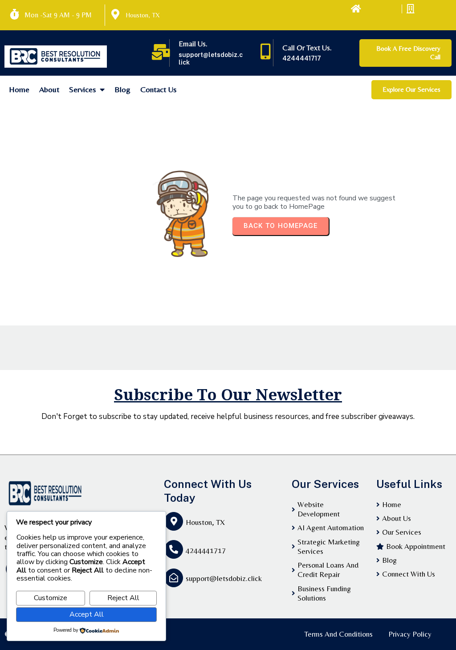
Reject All (123, 598)
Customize (50, 598)
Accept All (86, 614)
